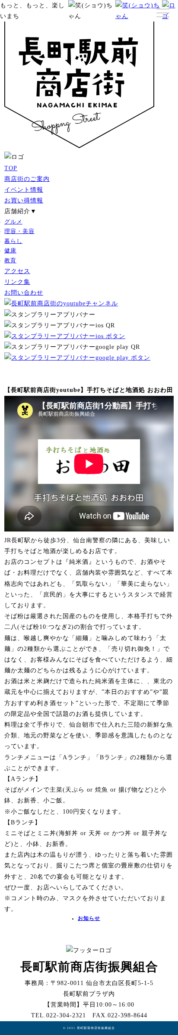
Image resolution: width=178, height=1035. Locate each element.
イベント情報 (23, 189)
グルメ (13, 222)
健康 (10, 251)
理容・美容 (19, 231)
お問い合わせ (23, 292)
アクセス (17, 271)
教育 (10, 261)
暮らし (13, 241)
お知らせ (89, 918)
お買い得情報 (23, 200)
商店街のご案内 (27, 179)
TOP (10, 168)
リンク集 (17, 282)
